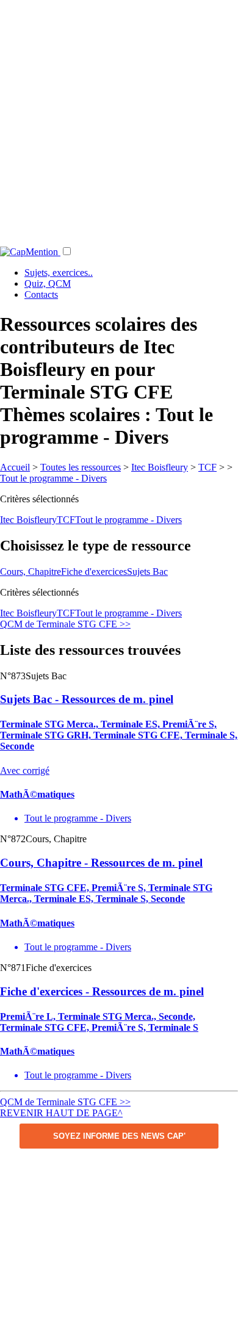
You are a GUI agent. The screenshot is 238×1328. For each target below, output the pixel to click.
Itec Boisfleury (159, 467)
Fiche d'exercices (94, 571)
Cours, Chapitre (30, 571)
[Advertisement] (119, 119)
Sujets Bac (147, 571)
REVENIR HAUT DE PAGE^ (61, 1113)
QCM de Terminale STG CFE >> (65, 624)
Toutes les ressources (80, 467)
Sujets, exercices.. (58, 272)
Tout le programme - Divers (53, 478)
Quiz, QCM (47, 283)
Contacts (41, 294)
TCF (207, 467)
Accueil (15, 467)
